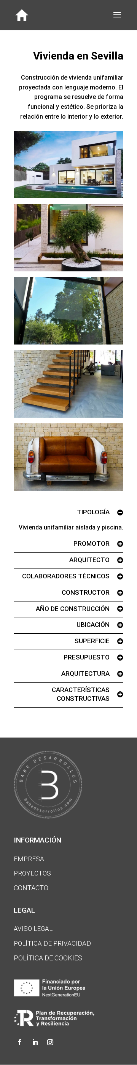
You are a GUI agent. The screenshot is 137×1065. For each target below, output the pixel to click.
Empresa (29, 859)
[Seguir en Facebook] (20, 1042)
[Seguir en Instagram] (50, 1042)
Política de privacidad (52, 943)
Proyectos (32, 873)
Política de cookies (48, 958)
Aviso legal (33, 928)
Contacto (31, 888)
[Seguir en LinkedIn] (35, 1042)
